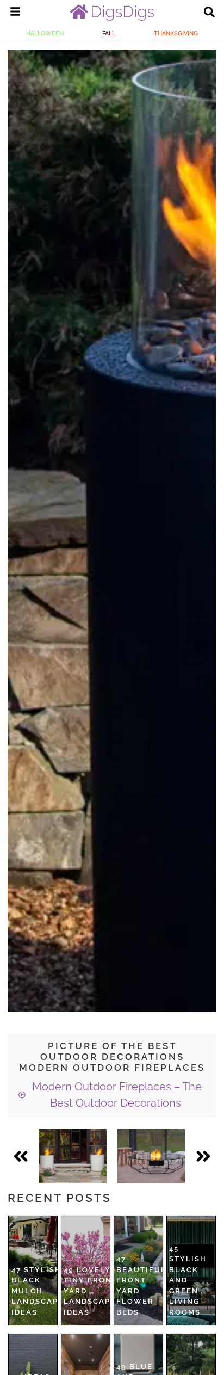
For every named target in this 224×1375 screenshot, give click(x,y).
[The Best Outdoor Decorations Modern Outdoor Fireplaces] (73, 1156)
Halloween (45, 33)
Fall (108, 33)
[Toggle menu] (15, 13)
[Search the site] (209, 13)
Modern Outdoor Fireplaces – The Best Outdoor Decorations (115, 1094)
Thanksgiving (176, 33)
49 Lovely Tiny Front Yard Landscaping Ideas (95, 1291)
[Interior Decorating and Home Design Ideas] (112, 18)
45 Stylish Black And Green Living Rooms (188, 1280)
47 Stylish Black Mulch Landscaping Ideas (42, 1291)
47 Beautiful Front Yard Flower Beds (141, 1285)
